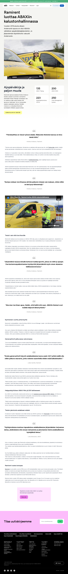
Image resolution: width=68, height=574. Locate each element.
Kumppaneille (25, 5)
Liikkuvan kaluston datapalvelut (7, 547)
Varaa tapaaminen (38, 533)
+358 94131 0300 (8, 562)
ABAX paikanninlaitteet (21, 549)
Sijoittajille (31, 549)
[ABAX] (5, 5)
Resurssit (32, 5)
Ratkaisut (11, 5)
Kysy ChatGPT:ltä (58, 533)
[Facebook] (5, 570)
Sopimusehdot (44, 547)
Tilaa (60, 521)
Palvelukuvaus (44, 555)
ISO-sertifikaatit (45, 552)
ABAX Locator (19, 548)
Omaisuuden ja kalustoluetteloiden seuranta (7, 552)
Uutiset (30, 550)
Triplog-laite (51, 147)
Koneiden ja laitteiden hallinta (8, 550)
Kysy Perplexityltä (8, 535)
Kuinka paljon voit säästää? (13, 112)
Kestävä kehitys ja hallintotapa (32, 546)
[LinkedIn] (8, 570)
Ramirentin (46, 413)
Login (37, 5)
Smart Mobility (6, 544)
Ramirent (7, 469)
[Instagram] (14, 570)
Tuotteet (17, 5)
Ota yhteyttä (56, 5)
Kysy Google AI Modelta (22, 535)
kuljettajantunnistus (33, 159)
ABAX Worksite (19, 546)
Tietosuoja (44, 546)
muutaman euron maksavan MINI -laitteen (44, 394)
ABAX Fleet (19, 544)
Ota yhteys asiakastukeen (10, 533)
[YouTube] (11, 570)
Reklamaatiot (44, 551)
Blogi (30, 552)
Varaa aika (23, 497)
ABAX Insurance (20, 545)
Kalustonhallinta (7, 545)
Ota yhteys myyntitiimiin (25, 533)
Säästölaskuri (33, 535)
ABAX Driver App (57, 545)
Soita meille (48, 533)
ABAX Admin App (57, 544)
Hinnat (61, 5)
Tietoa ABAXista (32, 544)
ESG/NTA (43, 554)
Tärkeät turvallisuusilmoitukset (46, 549)
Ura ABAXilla (31, 547)
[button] (62, 563)
